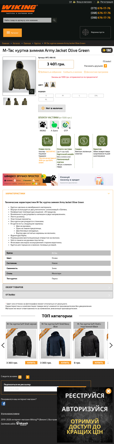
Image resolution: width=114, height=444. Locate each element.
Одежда (27, 43)
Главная (5, 43)
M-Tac (54, 253)
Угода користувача (10, 413)
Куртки (37, 43)
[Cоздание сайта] (22, 425)
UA (70, 2)
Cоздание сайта (8, 423)
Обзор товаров (14, 287)
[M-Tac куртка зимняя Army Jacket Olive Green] (52, 84)
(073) (100, 8)
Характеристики (15, 193)
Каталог (16, 43)
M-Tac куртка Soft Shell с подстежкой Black (89, 325)
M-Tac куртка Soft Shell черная (22, 324)
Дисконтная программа (97, 72)
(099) (101, 17)
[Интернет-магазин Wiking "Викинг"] (19, 9)
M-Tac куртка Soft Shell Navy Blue (55, 325)
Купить (31, 363)
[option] (21, 344)
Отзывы (10, 294)
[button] (2, 345)
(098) (101, 13)
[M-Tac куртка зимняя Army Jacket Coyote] (46, 84)
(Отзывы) (107, 61)
